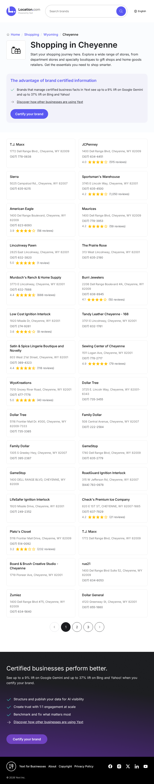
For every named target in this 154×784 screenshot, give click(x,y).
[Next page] (99, 627)
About (52, 766)
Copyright (65, 766)
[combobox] (86, 11)
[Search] (121, 11)
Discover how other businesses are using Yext (50, 102)
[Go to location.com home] (23, 11)
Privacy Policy (83, 766)
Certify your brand (29, 114)
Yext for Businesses (32, 766)
